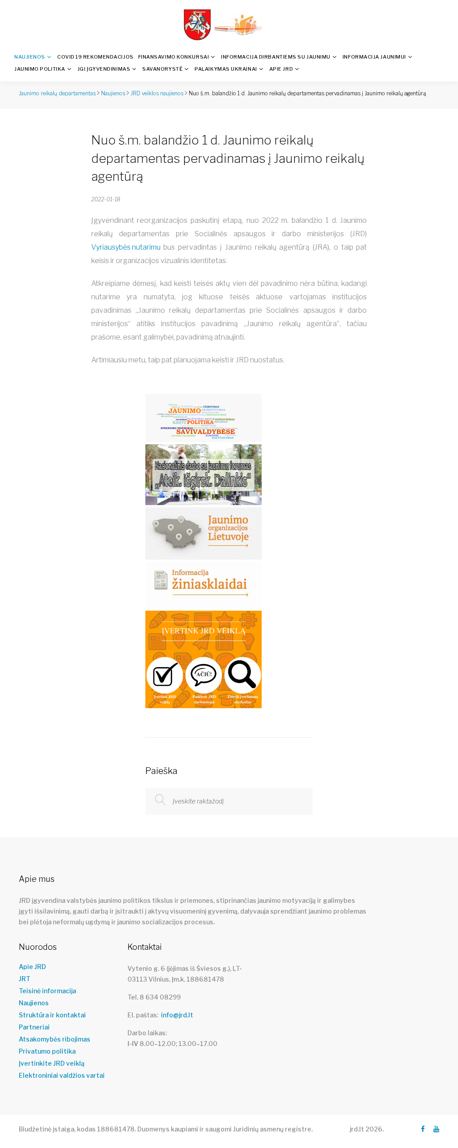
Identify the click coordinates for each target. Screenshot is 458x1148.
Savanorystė (162, 69)
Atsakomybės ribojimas (54, 1039)
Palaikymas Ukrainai (226, 69)
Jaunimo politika (39, 69)
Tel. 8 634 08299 (154, 997)
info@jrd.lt (177, 1015)
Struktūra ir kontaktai (52, 1015)
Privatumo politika (47, 1051)
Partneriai (34, 1027)
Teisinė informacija (47, 991)
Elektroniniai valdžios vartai (62, 1075)
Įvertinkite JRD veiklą (52, 1063)
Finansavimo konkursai (173, 57)
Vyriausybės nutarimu (126, 247)
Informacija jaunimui (374, 57)
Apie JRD (281, 69)
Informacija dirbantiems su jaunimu (276, 57)
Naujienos (29, 57)
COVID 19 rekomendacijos (95, 57)
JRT (24, 978)
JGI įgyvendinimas (103, 69)
